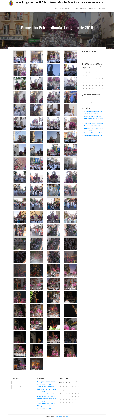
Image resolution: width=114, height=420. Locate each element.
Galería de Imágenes (79, 9)
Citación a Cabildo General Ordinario (93, 133)
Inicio (56, 9)
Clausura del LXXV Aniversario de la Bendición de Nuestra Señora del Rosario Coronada (93, 118)
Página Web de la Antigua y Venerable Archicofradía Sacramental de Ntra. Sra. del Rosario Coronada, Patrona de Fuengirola (59, 2)
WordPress (59, 416)
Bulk (67, 416)
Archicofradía (65, 9)
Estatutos (102, 9)
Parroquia (92, 9)
